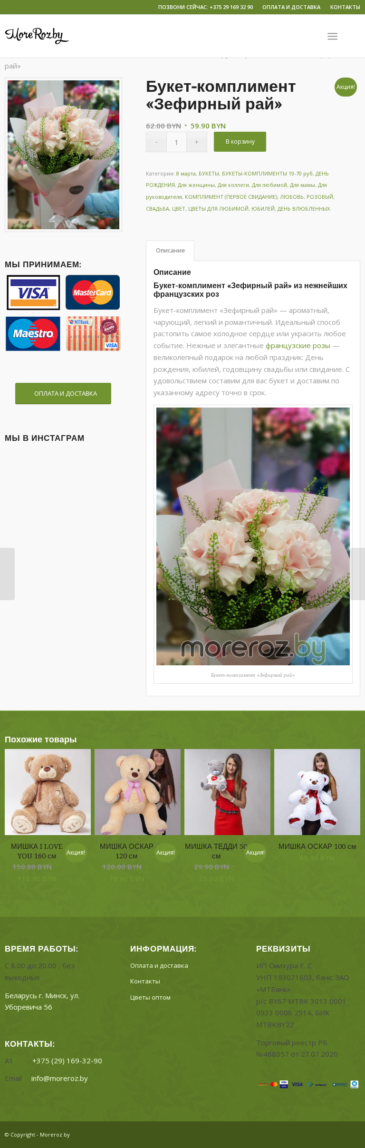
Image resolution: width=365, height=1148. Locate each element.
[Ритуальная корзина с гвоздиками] (7, 574)
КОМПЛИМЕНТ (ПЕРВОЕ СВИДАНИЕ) (231, 196)
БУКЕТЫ (209, 173)
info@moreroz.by (59, 1078)
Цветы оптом (150, 997)
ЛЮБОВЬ (292, 196)
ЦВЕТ (178, 208)
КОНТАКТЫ (345, 6)
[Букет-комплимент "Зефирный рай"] (63, 155)
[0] (355, 36)
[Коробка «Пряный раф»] (357, 574)
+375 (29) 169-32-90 (67, 1060)
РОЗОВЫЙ (320, 196)
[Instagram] (22, 7)
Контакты (145, 981)
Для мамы (302, 184)
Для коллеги (233, 184)
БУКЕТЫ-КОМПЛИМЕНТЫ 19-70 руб (267, 173)
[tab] (170, 251)
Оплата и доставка (159, 965)
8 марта (186, 173)
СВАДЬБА (157, 208)
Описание (170, 250)
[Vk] (7, 7)
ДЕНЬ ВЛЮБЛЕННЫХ (304, 208)
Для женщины (196, 184)
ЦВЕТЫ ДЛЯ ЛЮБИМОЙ (218, 208)
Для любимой (269, 184)
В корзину (240, 141)
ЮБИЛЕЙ (263, 208)
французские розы (298, 345)
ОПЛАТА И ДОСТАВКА (291, 6)
